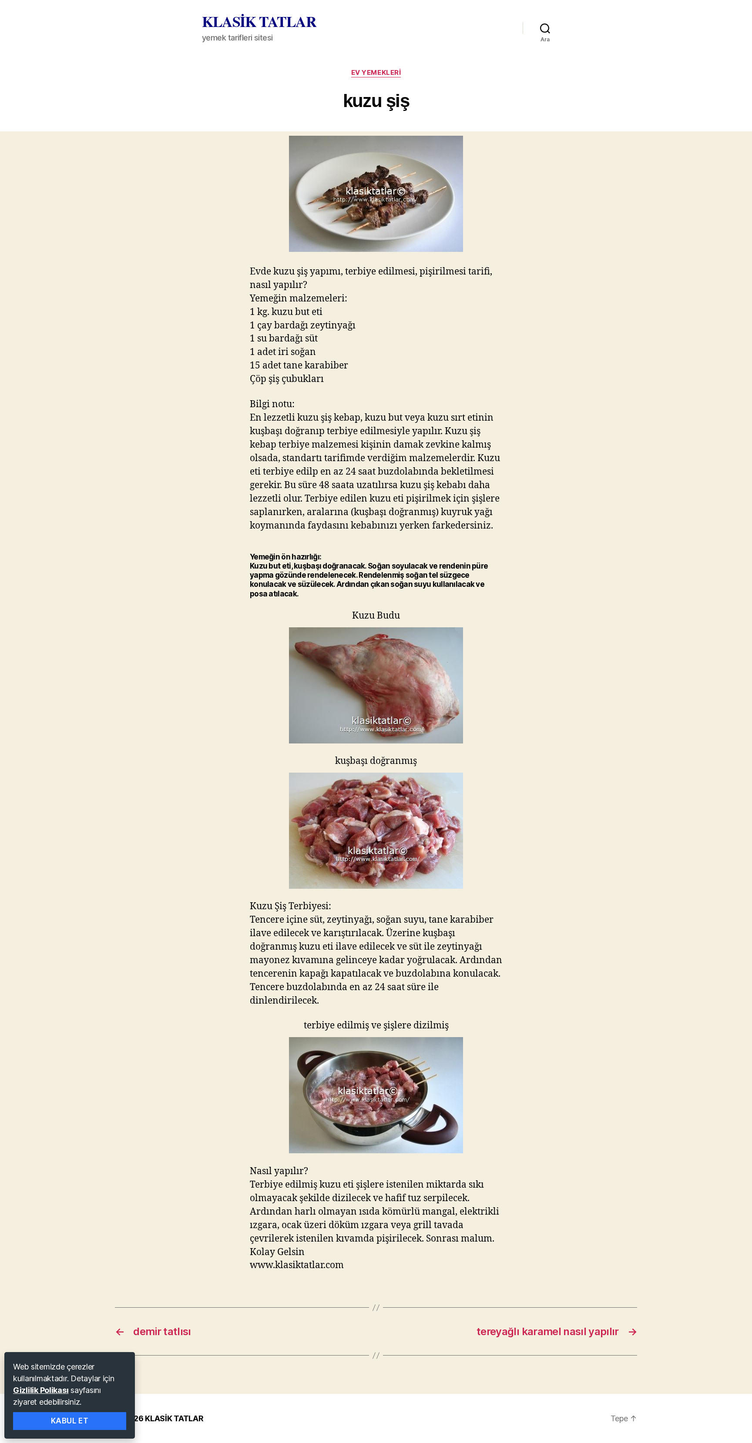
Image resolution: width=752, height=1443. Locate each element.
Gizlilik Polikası (40, 1390)
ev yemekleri (376, 73)
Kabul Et (70, 1420)
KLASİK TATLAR (259, 21)
